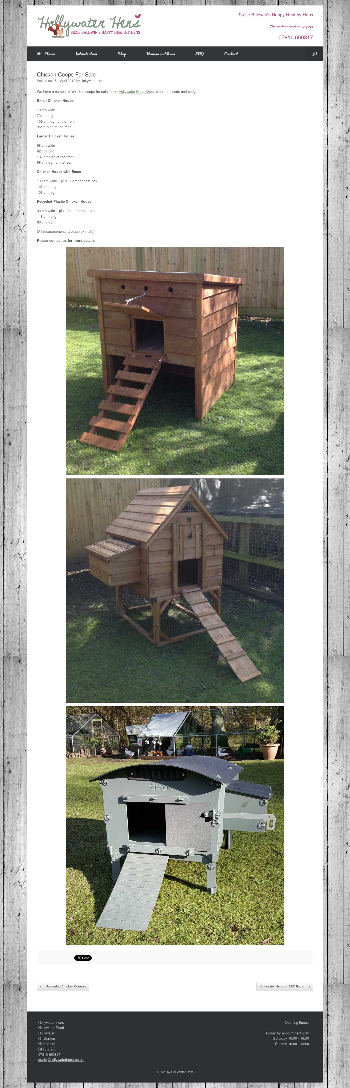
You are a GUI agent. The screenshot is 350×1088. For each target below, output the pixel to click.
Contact (231, 54)
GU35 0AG (47, 1048)
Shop (122, 54)
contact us (58, 240)
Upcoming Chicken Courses (63, 986)
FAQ (200, 54)
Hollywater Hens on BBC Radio (284, 986)
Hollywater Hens (93, 80)
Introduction (86, 54)
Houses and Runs (161, 54)
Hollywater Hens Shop (136, 91)
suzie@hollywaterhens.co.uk (61, 1059)
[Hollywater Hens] (89, 26)
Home (50, 54)
